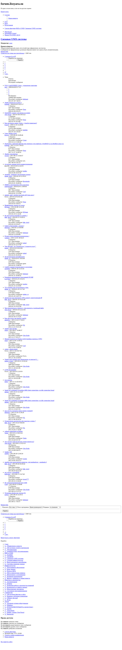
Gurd (6, 484)
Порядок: (46, 507)
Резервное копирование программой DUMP (19, 277)
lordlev (25, 171)
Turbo (6, 433)
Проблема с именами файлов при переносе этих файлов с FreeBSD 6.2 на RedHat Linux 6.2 (34, 143)
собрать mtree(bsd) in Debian (14, 431)
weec (10, 43)
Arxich (7, 155)
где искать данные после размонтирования (18, 164)
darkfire (25, 130)
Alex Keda (8, 114)
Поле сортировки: (23, 507)
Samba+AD (8, 452)
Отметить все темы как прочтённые (12, 53)
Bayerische (26, 181)
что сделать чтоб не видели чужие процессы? (19, 441)
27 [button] (5, 72)
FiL (24, 325)
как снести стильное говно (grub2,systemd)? (19, 411)
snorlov (25, 284)
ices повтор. (8, 380)
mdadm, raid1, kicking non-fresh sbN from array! (19, 195)
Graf (24, 191)
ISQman (7, 207)
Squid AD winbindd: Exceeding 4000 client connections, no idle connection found (29, 390)
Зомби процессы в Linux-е (13, 102)
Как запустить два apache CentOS (15, 318)
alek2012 (7, 320)
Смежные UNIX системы (14, 39)
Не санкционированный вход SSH (16, 483)
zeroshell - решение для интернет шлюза (17, 174)
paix (6, 87)
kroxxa (7, 135)
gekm (6, 330)
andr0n (7, 453)
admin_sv (7, 258)
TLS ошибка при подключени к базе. (17, 287)
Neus (24, 109)
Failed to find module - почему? (14, 226)
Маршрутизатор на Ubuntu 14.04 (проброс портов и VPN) (23, 339)
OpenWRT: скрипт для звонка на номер (17, 113)
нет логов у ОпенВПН (12, 472)
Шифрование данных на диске (15, 205)
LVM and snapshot (10, 370)
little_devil (8, 217)
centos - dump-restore (11, 349)
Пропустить (5, 11)
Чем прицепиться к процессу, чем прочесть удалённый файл (24, 308)
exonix (25, 459)
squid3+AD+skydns (11, 328)
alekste (7, 392)
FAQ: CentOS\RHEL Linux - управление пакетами (21, 85)
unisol (24, 243)
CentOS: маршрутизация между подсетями (18, 267)
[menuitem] (13, 18)
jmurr (6, 340)
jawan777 (26, 479)
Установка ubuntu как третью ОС (15, 493)
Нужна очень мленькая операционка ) (17, 236)
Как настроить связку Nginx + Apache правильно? (21, 123)
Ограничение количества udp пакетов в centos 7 (20, 421)
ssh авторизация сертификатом (15, 257)
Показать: (5, 507)
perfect (7, 495)
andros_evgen (9, 361)
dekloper (25, 99)
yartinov (7, 238)
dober (6, 382)
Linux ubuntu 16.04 (11, 133)
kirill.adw (7, 474)
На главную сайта (6, 642)
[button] (10, 56)
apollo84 (7, 268)
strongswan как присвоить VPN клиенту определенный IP (23, 298)
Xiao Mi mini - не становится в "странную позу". (20, 246)
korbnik (7, 104)
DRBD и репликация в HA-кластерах (17, 185)
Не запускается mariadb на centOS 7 (16, 215)
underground (8, 186)
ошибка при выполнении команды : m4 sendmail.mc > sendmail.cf (26, 462)
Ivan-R (7, 125)
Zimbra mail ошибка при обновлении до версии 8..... (21, 359)
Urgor (24, 140)
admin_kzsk (8, 176)
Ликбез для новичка (11, 154)
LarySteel (7, 279)
